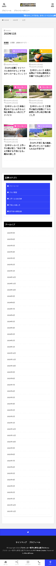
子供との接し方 (21, 87)
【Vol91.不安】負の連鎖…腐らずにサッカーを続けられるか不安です (40, 146)
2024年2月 (11, 340)
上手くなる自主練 (15, 199)
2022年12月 (11, 429)
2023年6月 (11, 391)
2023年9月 (11, 372)
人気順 (12, 43)
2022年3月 (11, 486)
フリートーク (47, 51)
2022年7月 (11, 461)
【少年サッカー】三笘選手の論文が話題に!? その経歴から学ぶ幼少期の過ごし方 (40, 110)
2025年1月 (11, 271)
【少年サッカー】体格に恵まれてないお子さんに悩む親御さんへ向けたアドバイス (14, 110)
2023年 (15, 20)
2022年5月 (11, 473)
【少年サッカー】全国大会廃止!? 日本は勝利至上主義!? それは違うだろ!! (40, 73)
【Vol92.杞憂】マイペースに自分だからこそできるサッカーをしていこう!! (15, 71)
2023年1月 (11, 423)
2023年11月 (11, 359)
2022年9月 (11, 448)
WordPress (28, 553)
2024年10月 (11, 290)
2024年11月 (11, 283)
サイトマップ (21, 542)
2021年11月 (11, 511)
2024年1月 (11, 347)
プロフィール (6, 10)
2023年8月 (11, 378)
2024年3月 (11, 334)
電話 (39, 564)
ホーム (6, 564)
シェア (17, 564)
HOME (6, 20)
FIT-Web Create (39, 550)
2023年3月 (11, 410)
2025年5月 (11, 246)
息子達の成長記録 (20, 51)
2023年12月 (11, 353)
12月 (23, 20)
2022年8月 (11, 454)
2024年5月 (11, 321)
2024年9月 (11, 296)
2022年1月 (11, 499)
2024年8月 (11, 302)
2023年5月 (11, 397)
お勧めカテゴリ (21, 43)
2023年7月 (11, 385)
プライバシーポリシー (22, 10)
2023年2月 (11, 416)
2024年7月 (11, 309)
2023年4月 (11, 404)
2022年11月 (11, 435)
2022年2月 (11, 492)
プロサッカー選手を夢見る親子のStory (34, 548)
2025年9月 (11, 233)
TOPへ (50, 564)
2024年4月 (11, 328)
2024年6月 (11, 315)
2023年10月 (11, 366)
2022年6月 (11, 467)
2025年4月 (11, 252)
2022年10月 (11, 442)
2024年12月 (11, 277)
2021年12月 (11, 505)
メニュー (28, 564)
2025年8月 (11, 239)
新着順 (6, 43)
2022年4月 (11, 480)
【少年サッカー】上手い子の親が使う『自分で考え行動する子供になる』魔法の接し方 (14, 149)
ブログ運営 (13, 192)
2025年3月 (11, 258)
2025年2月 (11, 265)
